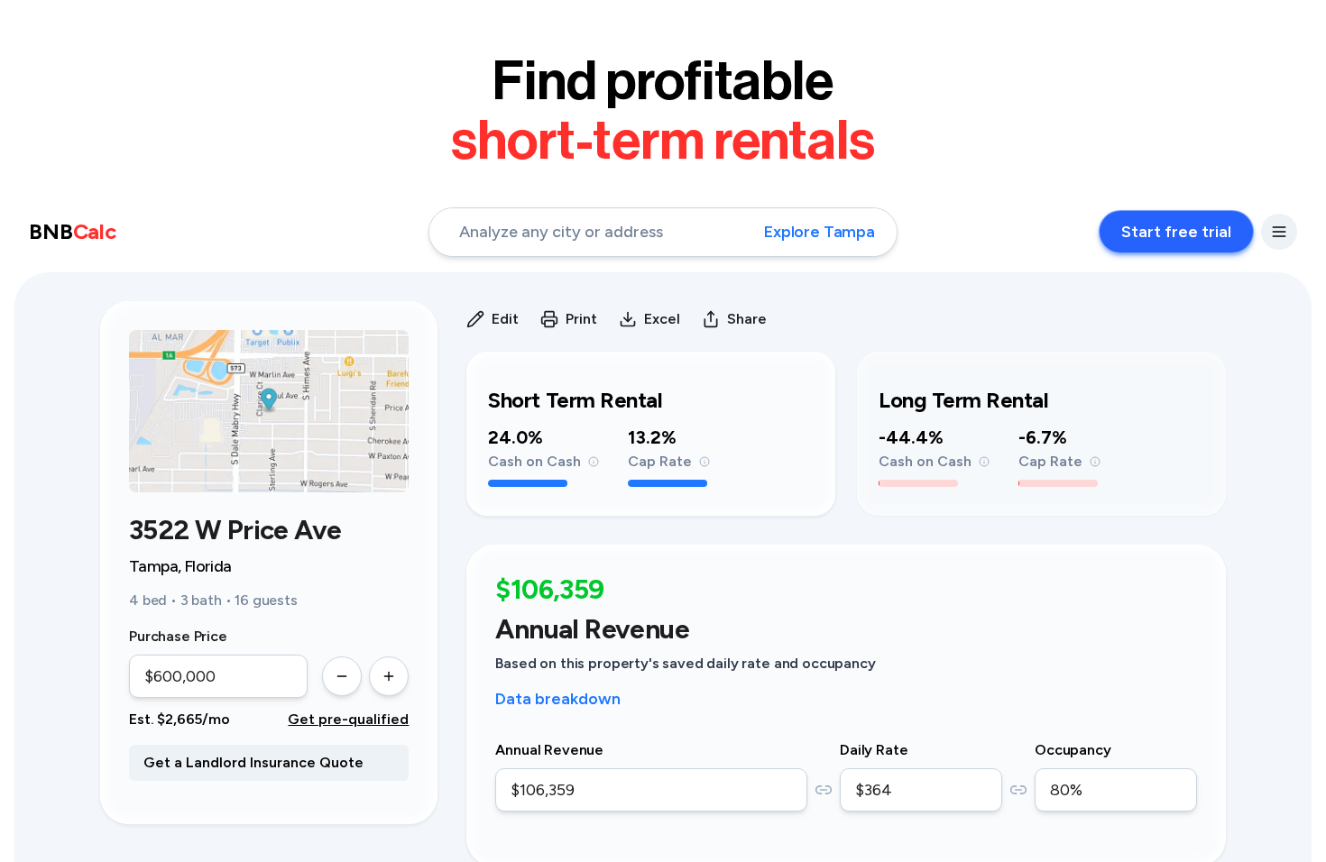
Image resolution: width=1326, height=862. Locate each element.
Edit (505, 318)
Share (747, 318)
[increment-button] (389, 676)
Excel (662, 318)
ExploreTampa (819, 232)
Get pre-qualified (348, 719)
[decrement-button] (342, 676)
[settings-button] (1279, 232)
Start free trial (1176, 232)
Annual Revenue (549, 749)
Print (581, 318)
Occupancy (1073, 749)
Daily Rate (873, 749)
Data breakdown (558, 699)
